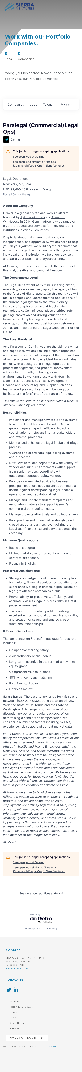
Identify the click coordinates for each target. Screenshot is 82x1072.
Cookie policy (50, 928)
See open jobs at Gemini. (28, 156)
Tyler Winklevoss (32, 217)
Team (13, 1018)
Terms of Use (50, 1046)
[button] (24, 1038)
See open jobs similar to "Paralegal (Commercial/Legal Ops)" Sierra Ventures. (39, 163)
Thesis (13, 1012)
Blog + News (17, 1023)
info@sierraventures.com (19, 968)
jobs (33, 104)
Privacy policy (32, 928)
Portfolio (14, 1002)
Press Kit (15, 1028)
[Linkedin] (15, 989)
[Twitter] (9, 989)
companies (16, 104)
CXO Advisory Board (22, 1007)
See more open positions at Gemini (41, 893)
